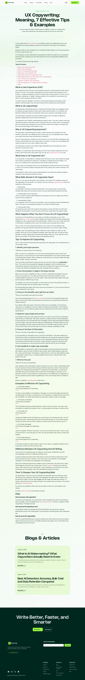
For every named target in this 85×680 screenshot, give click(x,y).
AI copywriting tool (26, 483)
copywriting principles (45, 502)
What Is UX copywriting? (25, 69)
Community (59, 675)
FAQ (70, 671)
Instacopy (14, 643)
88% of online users (32, 43)
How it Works (39, 2)
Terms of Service (73, 669)
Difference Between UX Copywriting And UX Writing (32, 82)
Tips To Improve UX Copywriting (27, 78)
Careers (45, 664)
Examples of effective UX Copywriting (28, 80)
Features (31, 2)
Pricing (45, 2)
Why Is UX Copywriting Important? (27, 71)
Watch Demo (46, 669)
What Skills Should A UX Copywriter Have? (30, 75)
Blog (51, 2)
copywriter (50, 465)
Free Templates (59, 673)
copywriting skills (59, 182)
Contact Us (71, 664)
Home (25, 2)
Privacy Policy (72, 667)
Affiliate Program (47, 673)
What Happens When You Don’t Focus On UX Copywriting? (34, 77)
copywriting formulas (55, 152)
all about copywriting (26, 491)
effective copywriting (39, 298)
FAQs (19, 84)
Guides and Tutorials (58, 667)
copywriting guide (31, 380)
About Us (45, 667)
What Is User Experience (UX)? (26, 67)
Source (17, 390)
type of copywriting (28, 219)
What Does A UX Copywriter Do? (27, 73)
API (57, 670)
